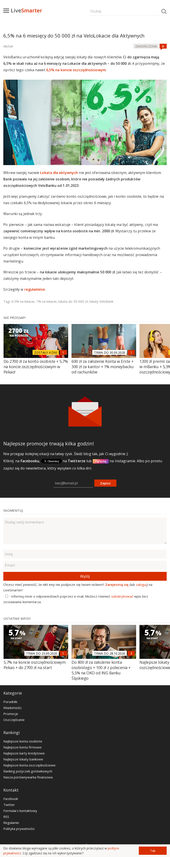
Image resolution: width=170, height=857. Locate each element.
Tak (152, 851)
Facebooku (30, 460)
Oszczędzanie (14, 719)
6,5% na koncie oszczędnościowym (76, 69)
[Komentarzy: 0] (163, 46)
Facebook (10, 798)
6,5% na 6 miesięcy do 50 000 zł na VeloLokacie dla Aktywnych (74, 35)
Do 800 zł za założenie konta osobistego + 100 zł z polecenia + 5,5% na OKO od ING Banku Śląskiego (101, 670)
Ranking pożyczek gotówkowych (27, 771)
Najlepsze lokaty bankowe (23, 759)
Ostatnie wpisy (17, 618)
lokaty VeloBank (101, 301)
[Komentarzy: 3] (131, 653)
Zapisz (105, 483)
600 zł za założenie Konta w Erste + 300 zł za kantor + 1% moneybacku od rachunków (102, 367)
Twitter (9, 804)
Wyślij (85, 576)
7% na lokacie (46, 301)
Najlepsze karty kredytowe (24, 753)
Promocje (10, 713)
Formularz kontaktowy (20, 810)
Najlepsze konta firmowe (22, 747)
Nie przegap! (14, 317)
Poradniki (10, 701)
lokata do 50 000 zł (73, 301)
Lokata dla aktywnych (59, 172)
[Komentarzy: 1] (63, 352)
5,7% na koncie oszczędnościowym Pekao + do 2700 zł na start (35, 665)
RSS (6, 816)
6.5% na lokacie (23, 301)
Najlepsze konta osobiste (22, 741)
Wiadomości (12, 707)
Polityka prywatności (19, 828)
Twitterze (76, 460)
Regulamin (11, 822)
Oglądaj (101, 461)
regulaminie (34, 289)
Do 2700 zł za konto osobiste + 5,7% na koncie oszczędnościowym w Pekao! (36, 367)
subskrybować (122, 596)
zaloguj (141, 584)
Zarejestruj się (117, 584)
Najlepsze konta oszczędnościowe (29, 765)
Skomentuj (13, 510)
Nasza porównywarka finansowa (28, 777)
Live (26, 10)
